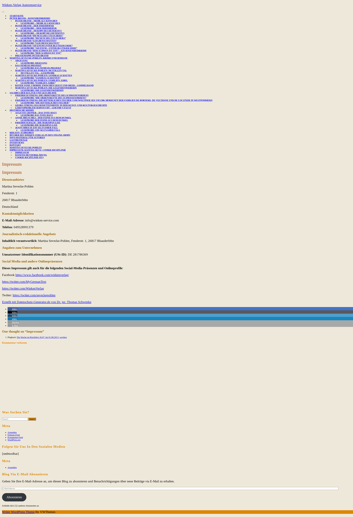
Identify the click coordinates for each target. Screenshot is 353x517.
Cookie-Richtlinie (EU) (29, 157)
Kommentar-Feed (15, 437)
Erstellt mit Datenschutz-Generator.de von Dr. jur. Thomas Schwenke (46, 302)
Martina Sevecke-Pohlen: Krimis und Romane (39, 58)
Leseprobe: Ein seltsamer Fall (40, 130)
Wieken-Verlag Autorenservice (22, 5)
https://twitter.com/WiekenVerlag (23, 288)
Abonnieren (14, 497)
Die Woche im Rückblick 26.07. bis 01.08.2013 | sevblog (42, 337)
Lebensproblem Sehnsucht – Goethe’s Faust (43, 108)
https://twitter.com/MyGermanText (24, 281)
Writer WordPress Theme (18, 512)
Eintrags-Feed (14, 435)
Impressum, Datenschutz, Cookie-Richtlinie (38, 150)
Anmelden (12, 432)
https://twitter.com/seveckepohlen (34, 295)
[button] (12, 309)
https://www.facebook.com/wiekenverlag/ (42, 275)
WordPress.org (14, 440)
